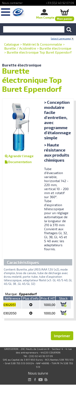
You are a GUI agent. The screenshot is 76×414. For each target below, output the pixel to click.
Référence (12, 298)
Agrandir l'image (21, 156)
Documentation (20, 162)
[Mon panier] (64, 12)
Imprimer (62, 335)
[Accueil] (18, 13)
